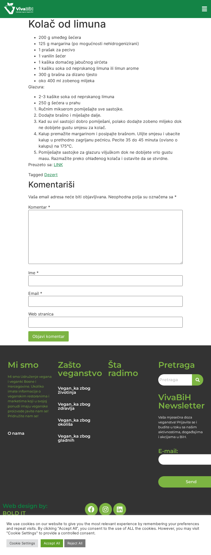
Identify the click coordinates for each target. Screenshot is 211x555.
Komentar (39, 207)
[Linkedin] (119, 509)
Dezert (51, 174)
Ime (33, 273)
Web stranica (41, 314)
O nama (16, 433)
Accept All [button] (52, 543)
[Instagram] (105, 509)
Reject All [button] (74, 543)
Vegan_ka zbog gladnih (74, 438)
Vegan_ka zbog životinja (74, 390)
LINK (58, 164)
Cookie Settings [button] (22, 543)
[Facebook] (91, 509)
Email (35, 293)
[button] (204, 9)
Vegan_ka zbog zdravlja (74, 406)
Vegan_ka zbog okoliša (74, 422)
